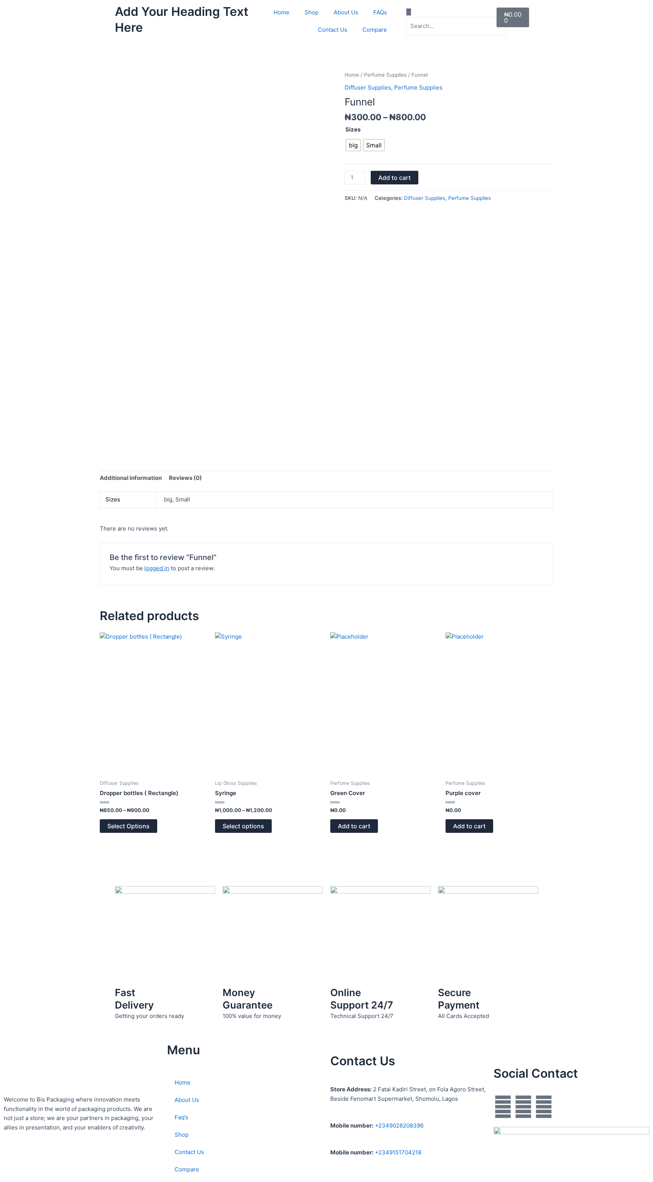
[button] (425, 12)
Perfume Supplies (385, 75)
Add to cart (394, 177)
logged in (156, 568)
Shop (312, 12)
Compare (374, 29)
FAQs (380, 12)
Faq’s (181, 1117)
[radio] (353, 145)
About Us (346, 12)
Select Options (128, 826)
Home (281, 12)
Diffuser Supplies (368, 87)
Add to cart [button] (354, 826)
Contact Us (332, 29)
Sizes (353, 129)
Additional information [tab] (131, 477)
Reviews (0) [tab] (185, 477)
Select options (243, 826)
